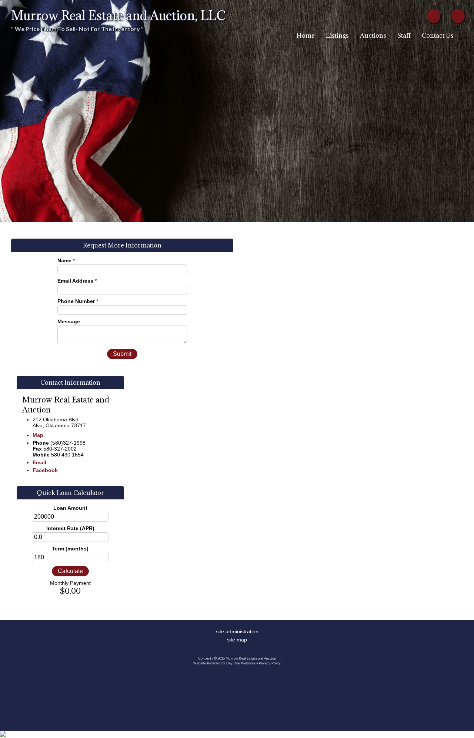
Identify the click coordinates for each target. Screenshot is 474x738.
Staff (404, 35)
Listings (337, 35)
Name (64, 260)
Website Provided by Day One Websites (224, 663)
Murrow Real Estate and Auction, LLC (118, 15)
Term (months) (70, 549)
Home (306, 35)
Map (38, 435)
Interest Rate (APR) (70, 528)
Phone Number (76, 301)
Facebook (45, 470)
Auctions (373, 35)
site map (237, 640)
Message (68, 321)
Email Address (75, 281)
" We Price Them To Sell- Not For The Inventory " (77, 28)
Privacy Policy (270, 663)
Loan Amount (70, 508)
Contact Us (438, 35)
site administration (237, 631)
